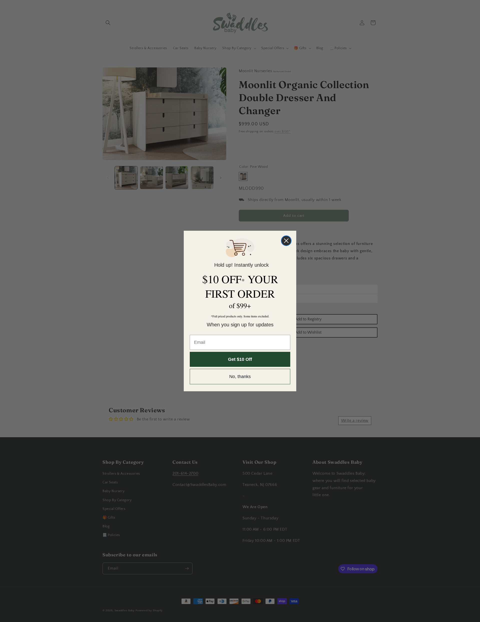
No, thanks (240, 376)
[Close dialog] (286, 241)
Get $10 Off (240, 359)
